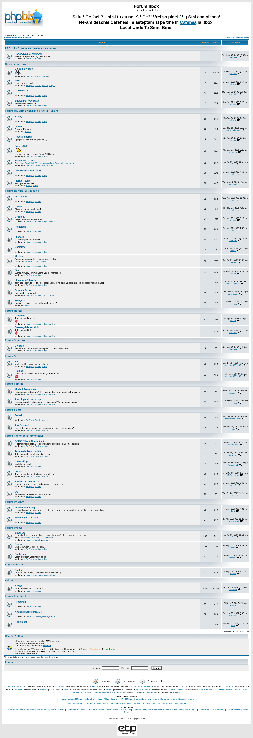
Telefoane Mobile (224, 690)
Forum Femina (14, 383)
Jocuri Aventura (58, 710)
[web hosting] (127, 734)
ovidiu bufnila (48, 295)
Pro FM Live (126, 699)
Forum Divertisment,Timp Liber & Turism (31, 111)
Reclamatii (21, 622)
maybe (52, 222)
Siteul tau (20, 532)
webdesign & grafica (26, 517)
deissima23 (233, 184)
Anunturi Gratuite (142, 686)
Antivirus (44, 690)
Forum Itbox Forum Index (17, 37)
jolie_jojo (45, 76)
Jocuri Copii (125, 710)
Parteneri (106, 692)
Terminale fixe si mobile (28, 451)
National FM (102, 703)
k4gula (233, 605)
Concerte (96, 692)
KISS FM (146, 703)
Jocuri (18, 471)
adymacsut (233, 294)
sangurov (233, 455)
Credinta (20, 216)
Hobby (18, 116)
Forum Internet (14, 502)
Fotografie (20, 300)
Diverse (19, 345)
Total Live (115, 699)
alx (233, 495)
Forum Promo (14, 528)
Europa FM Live (75, 699)
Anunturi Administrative (28, 612)
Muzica (19, 256)
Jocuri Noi (85, 692)
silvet (233, 548)
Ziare (66, 690)
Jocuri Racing (218, 710)
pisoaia (38, 575)
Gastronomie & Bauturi (28, 170)
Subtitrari (18, 690)
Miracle (233, 274)
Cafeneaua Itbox (15, 64)
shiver (233, 84)
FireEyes (30, 59)
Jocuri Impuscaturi (156, 710)
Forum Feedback (16, 596)
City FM (113, 703)
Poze (17, 80)
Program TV (117, 692)
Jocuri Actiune (11, 710)
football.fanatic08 (233, 419)
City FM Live (153, 699)
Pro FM (121, 703)
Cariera (19, 206)
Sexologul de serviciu (27, 327)
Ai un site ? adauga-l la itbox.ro (38, 537)
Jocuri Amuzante (27, 710)
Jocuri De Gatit (139, 710)
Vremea (109, 690)
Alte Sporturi (22, 425)
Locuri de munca (207, 690)
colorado (233, 240)
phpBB (120, 718)
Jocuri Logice (191, 710)
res (233, 200)
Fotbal (18, 415)
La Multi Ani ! (22, 90)
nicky (233, 174)
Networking (21, 461)
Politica (19, 371)
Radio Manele (180, 703)
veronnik (233, 393)
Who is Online (14, 636)
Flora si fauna (22, 180)
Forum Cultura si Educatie (22, 191)
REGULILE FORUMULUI (28, 53)
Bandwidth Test (19, 686)
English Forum (14, 564)
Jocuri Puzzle (204, 710)
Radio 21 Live (90, 699)
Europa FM (167, 703)
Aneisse (233, 589)
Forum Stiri (12, 356)
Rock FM (71, 703)
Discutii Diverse (24, 69)
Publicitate (21, 554)
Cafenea (188, 22)
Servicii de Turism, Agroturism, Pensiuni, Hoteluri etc (50, 163)
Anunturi (151, 692)
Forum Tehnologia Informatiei (24, 435)
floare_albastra (233, 130)
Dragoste (20, 315)
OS (16, 491)
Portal (7, 686)
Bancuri (61, 686)
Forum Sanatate (15, 340)
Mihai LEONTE (233, 284)
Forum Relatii (14, 310)
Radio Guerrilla (133, 703)
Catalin (38, 85)
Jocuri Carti (85, 710)
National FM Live (186, 699)
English (19, 570)
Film (17, 270)
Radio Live (95, 686)
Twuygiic (47, 645)
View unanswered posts (238, 38)
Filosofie (19, 237)
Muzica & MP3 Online (35, 261)
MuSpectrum (233, 475)
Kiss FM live (103, 699)
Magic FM (91, 703)
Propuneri (20, 601)
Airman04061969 (233, 365)
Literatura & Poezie (25, 280)
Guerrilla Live (140, 699)
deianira (233, 152)
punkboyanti (233, 521)
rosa (233, 429)
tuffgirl (37, 76)
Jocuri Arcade (43, 710)
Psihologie (20, 226)
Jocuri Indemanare (174, 710)
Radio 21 (156, 703)
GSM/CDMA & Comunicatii (29, 441)
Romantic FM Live (168, 699)
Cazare (237, 690)
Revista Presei (176, 690)
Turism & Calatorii (25, 160)
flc (233, 164)
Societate (20, 247)
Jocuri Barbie (72, 710)
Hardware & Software (27, 481)
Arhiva (9, 580)
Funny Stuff (21, 146)
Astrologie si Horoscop (28, 399)
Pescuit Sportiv (23, 136)
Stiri (17, 361)
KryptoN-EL (233, 465)
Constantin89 (233, 445)
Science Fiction (23, 290)
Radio (63, 699)
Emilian (38, 446)
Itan (233, 511)
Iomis (233, 625)
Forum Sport (13, 409)
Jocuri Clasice (112, 710)
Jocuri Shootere (233, 710)
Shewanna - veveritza (27, 100)
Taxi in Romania (143, 690)
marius (38, 59)
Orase (18, 126)
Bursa (18, 544)
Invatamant (21, 196)
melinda (233, 558)
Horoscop (229, 686)
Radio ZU (80, 703)
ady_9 (233, 485)
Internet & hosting (25, 507)
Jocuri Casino (98, 710)
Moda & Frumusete (25, 389)
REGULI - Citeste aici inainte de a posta (31, 48)
